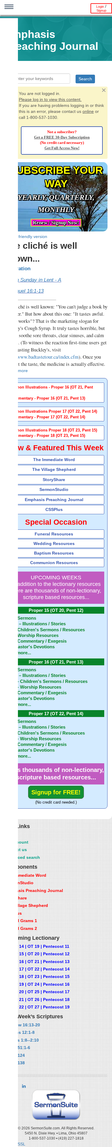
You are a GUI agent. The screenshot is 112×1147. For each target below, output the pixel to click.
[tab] (56, 393)
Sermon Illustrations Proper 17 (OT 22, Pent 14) (53, 411)
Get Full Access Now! (62, 148)
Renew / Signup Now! (56, 222)
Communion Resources (54, 562)
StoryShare (54, 479)
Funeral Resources (54, 534)
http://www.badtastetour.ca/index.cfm (41, 356)
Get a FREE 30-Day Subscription (62, 137)
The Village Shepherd (54, 469)
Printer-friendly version (25, 236)
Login (100, 6)
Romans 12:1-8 (19, 1032)
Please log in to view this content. (50, 99)
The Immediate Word (54, 459)
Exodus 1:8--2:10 (21, 1040)
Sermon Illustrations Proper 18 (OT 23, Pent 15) (53, 430)
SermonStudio (53, 489)
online (88, 111)
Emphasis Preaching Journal (54, 499)
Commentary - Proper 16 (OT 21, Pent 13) (47, 398)
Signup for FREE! (56, 792)
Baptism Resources (54, 553)
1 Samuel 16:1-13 (24, 291)
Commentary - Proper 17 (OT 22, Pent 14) (47, 417)
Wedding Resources (54, 543)
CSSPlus (54, 509)
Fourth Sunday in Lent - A (32, 280)
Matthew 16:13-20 (22, 1024)
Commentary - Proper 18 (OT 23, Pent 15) (47, 436)
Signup (101, 10)
